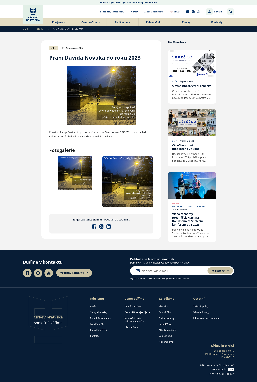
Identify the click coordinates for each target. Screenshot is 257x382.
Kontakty (94, 335)
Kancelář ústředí (98, 330)
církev (54, 48)
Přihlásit (218, 11)
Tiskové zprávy (200, 306)
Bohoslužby (165, 312)
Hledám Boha (131, 327)
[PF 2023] (127, 181)
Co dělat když (165, 335)
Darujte (177, 11)
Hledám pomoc (166, 341)
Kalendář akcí (165, 324)
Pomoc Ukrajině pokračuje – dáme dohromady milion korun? (128, 2)
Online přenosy (166, 318)
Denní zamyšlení (133, 306)
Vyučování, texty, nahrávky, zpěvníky (134, 320)
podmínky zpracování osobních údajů (172, 278)
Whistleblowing (201, 312)
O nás (93, 306)
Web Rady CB (96, 324)
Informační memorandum (206, 318)
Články (40, 29)
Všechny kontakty (72, 272)
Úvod (25, 29)
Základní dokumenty (153, 11)
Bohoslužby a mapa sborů (112, 11)
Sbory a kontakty (98, 312)
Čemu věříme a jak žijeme (137, 312)
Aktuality (163, 306)
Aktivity (134, 11)
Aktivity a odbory (167, 330)
